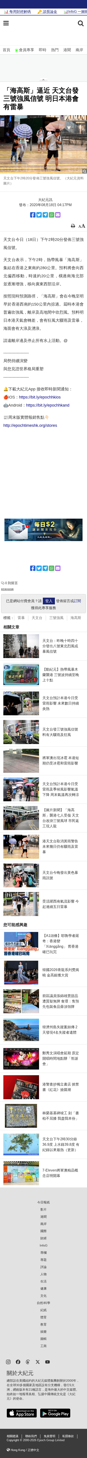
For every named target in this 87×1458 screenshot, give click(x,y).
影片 (43, 1209)
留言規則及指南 (7, 589)
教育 (43, 1324)
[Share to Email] (57, 215)
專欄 (43, 1252)
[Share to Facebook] (32, 215)
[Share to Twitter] (39, 215)
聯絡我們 (31, 1436)
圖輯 (43, 1339)
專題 (43, 1260)
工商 (43, 1346)
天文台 (37, 618)
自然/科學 (43, 1303)
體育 (43, 1317)
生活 (43, 1281)
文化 (43, 1295)
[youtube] (47, 1362)
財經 (43, 1238)
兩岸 (79, 50)
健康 (43, 1288)
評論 (43, 1267)
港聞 (67, 50)
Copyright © (15, 1440)
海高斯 (75, 618)
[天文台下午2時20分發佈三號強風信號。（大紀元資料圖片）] (43, 144)
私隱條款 (68, 1436)
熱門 (55, 50)
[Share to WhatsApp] (51, 215)
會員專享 (26, 50)
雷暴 (21, 618)
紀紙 (43, 1310)
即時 (42, 50)
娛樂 (43, 1331)
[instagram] (8, 1362)
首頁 (6, 50)
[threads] (28, 1362)
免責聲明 (49, 1436)
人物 (43, 1274)
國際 (43, 1231)
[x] (37, 1362)
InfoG (44, 1245)
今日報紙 (43, 1202)
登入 (48, 601)
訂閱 (77, 601)
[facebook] (18, 1362)
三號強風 (56, 618)
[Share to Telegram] (45, 215)
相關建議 (12, 1436)
